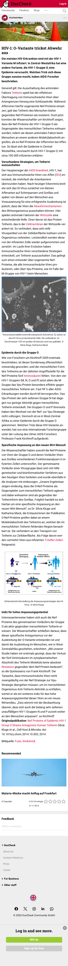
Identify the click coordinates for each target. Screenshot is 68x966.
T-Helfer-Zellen (54, 540)
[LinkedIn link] (43, 909)
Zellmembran (34, 224)
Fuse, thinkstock (25, 741)
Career (6, 870)
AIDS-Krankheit (38, 170)
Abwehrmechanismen (48, 206)
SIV (58, 174)
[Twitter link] (25, 909)
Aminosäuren (32, 375)
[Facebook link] (16, 909)
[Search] (63, 10)
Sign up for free (34, 948)
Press (6, 863)
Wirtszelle (46, 215)
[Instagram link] (34, 909)
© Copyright (7, 801)
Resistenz (8, 666)
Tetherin (17, 92)
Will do (34, 939)
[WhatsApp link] (51, 909)
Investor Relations (13, 857)
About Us (8, 851)
